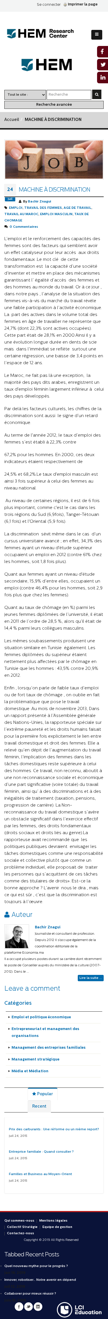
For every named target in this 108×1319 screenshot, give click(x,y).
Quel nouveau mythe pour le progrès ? (36, 1266)
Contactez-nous (20, 1233)
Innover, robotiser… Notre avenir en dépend (40, 1280)
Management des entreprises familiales (49, 1048)
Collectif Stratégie (22, 1227)
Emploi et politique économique (41, 1017)
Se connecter (48, 5)
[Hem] (54, 65)
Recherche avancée (54, 105)
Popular (44, 1094)
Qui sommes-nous (19, 1220)
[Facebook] (19, 1306)
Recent (39, 1106)
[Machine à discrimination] (54, 159)
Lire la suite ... (90, 978)
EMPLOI (15, 208)
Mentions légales (53, 1220)
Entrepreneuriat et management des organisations (45, 1032)
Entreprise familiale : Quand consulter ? (41, 1152)
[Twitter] (28, 1306)
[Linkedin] (38, 1306)
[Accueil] (44, 34)
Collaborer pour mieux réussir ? (30, 1293)
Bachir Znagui (39, 201)
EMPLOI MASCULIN (56, 214)
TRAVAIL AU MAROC (21, 214)
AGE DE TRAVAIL (77, 208)
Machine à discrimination (54, 190)
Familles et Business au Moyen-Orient (40, 1174)
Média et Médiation (30, 1071)
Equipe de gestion (57, 1227)
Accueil (11, 120)
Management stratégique (35, 1059)
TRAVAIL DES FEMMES (43, 208)
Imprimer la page (83, 4)
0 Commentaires (24, 227)
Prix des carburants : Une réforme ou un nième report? (54, 1129)
